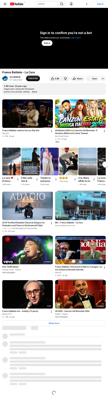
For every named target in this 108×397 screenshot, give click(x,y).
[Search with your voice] (71, 4)
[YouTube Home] (16, 4)
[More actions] (103, 78)
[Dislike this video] (65, 78)
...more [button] (33, 92)
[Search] (61, 4)
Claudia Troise (8, 270)
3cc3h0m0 (15, 77)
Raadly (57, 314)
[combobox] (47, 4)
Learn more (75, 38)
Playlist (18, 270)
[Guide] (5, 4)
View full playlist (8, 273)
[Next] (105, 164)
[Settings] (86, 4)
